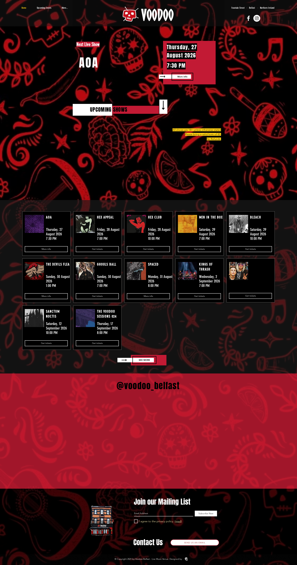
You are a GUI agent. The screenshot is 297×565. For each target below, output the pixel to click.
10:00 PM (154, 238)
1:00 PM (51, 285)
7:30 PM (176, 65)
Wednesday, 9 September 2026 (261, 275)
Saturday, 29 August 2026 (207, 231)
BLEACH (255, 217)
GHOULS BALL (106, 264)
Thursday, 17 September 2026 (107, 325)
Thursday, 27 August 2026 (54, 231)
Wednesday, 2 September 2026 (209, 278)
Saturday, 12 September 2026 (56, 325)
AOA (89, 62)
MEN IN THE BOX (211, 217)
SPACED (153, 264)
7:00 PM (102, 238)
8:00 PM (153, 285)
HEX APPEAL (105, 217)
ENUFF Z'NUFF (255, 263)
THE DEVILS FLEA (58, 264)
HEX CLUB (155, 217)
